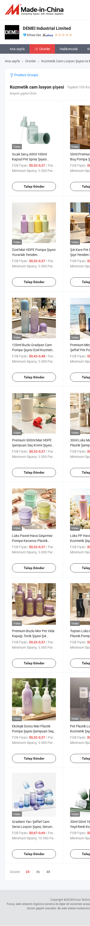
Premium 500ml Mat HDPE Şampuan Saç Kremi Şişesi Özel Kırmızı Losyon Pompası (34, 445)
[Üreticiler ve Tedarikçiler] (35, 9)
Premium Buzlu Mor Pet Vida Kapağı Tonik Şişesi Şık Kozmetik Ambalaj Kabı (33, 636)
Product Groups (26, 75)
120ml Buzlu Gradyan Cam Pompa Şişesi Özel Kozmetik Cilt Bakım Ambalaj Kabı (33, 350)
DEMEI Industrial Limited (47, 28)
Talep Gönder (34, 186)
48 (48, 871)
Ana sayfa (17, 49)
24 (28, 872)
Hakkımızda (69, 49)
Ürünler (44, 49)
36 (38, 871)
